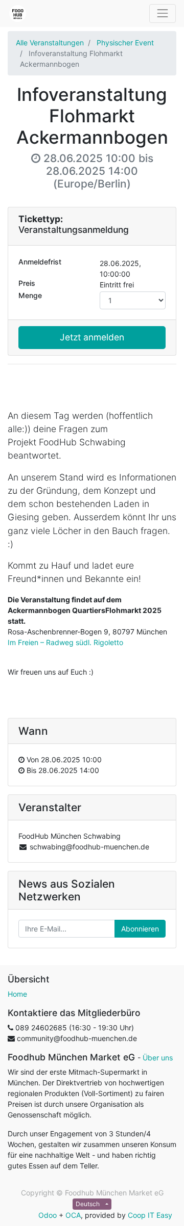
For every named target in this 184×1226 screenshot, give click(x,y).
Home (17, 994)
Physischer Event (125, 42)
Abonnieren (140, 928)
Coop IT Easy (150, 1215)
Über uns (158, 1057)
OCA (73, 1215)
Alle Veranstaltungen (50, 42)
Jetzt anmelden (92, 337)
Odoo (47, 1215)
